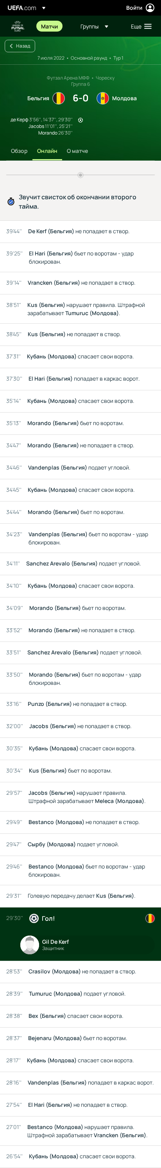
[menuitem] (54, 26)
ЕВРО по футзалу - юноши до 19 (18, 26)
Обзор (19, 151)
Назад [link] (23, 46)
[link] (49, 26)
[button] (94, 26)
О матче (77, 151)
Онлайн (47, 151)
